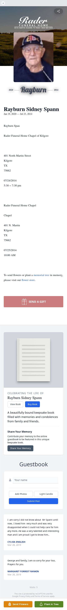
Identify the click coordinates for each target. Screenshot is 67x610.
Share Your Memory (20, 448)
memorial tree (41, 275)
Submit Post (33, 501)
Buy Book (32, 404)
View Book (15, 404)
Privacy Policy (25, 596)
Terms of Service (42, 596)
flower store (28, 280)
